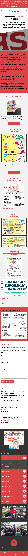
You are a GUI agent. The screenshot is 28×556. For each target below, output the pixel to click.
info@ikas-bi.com (5, 409)
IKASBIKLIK (14, 178)
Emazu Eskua (14, 255)
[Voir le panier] (26, 10)
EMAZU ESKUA (14, 251)
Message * (3, 369)
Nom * (2, 355)
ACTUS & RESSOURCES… (14, 96)
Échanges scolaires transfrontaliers (14, 253)
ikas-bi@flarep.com (6, 420)
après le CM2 (14, 216)
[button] (26, 432)
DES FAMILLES (14, 131)
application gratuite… (14, 180)
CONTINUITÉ (14, 214)
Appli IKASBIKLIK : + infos (7, 209)
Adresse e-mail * (5, 362)
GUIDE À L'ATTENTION (14, 130)
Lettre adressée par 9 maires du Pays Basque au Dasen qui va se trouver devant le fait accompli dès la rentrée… (13, 464)
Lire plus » (3, 303)
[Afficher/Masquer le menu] (1, 10)
